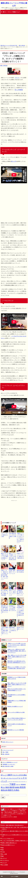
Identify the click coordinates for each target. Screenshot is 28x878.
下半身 (3, 851)
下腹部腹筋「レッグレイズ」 (8, 764)
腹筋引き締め (13, 790)
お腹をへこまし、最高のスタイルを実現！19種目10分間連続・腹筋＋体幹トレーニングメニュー (4, 575)
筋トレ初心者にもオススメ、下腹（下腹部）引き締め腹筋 (4, 593)
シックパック (10, 781)
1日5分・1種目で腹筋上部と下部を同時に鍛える (12, 825)
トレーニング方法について (8, 838)
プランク (17, 77)
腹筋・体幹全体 (4, 65)
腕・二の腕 (4, 854)
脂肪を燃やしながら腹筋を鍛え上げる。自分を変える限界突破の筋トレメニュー (4, 609)
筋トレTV (13, 161)
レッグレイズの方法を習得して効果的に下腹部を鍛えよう (15, 840)
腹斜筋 (12, 787)
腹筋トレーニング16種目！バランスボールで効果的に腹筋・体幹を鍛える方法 (12, 556)
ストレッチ (4, 862)
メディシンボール (6, 784)
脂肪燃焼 (23, 784)
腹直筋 (23, 787)
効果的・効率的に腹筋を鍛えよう (9, 842)
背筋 (3, 849)
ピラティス (4, 858)
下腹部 (12, 784)
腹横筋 (17, 787)
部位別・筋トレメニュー (7, 742)
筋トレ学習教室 (19, 89)
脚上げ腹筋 (5, 787)
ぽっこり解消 (6, 775)
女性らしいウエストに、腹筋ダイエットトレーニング (12, 593)
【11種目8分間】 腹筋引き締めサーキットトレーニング (20, 593)
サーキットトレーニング (7, 750)
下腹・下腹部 (5, 752)
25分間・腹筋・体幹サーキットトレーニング (12, 572)
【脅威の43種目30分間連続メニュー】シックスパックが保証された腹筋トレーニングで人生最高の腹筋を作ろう (20, 611)
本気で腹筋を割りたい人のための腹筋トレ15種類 (12, 536)
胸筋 (3, 856)
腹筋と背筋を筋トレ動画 (7, 766)
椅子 (20, 784)
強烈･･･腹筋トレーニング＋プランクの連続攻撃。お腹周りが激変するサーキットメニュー (17, 657)
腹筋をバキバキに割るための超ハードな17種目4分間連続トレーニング (4, 556)
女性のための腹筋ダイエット (8, 845)
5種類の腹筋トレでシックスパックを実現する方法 (12, 630)
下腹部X (17, 784)
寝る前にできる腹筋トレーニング (20, 629)
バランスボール (15, 781)
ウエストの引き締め (19, 775)
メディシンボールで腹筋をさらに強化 (4, 535)
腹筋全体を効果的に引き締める (20, 571)
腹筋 (3, 847)
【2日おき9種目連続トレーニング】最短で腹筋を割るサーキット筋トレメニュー (4, 631)
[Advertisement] (14, 29)
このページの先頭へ (15, 876)
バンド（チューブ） (21, 781)
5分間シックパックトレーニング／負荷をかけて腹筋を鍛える (20, 556)
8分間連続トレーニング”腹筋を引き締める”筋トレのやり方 (12, 608)
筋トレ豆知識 (5, 864)
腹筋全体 (4, 790)
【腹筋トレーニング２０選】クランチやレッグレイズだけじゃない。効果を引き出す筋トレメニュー (20, 538)
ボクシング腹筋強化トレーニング (9, 762)
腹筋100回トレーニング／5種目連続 (16, 729)
